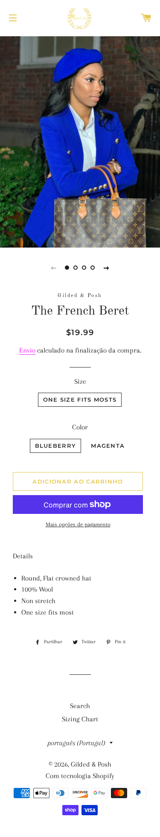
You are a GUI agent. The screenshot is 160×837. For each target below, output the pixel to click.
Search (80, 706)
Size (80, 381)
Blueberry (55, 445)
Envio (27, 350)
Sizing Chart (80, 719)
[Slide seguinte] (106, 267)
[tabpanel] (80, 141)
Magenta (108, 445)
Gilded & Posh (91, 764)
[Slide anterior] (53, 267)
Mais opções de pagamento (78, 524)
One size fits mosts (80, 399)
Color (80, 427)
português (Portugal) (76, 743)
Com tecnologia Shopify (80, 776)
